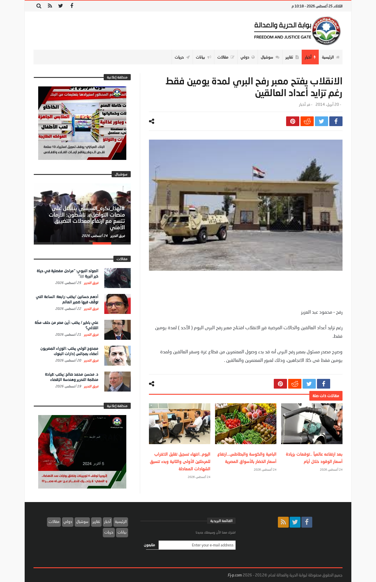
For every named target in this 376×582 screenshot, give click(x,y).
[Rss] (49, 6)
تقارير (96, 521)
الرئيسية (121, 521)
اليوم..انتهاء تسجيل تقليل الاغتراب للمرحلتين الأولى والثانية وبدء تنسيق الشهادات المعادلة (180, 461)
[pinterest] (292, 121)
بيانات (122, 532)
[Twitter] (60, 6)
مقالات (53, 521)
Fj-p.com (235, 575)
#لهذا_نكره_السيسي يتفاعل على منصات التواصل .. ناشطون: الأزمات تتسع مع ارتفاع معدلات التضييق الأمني (87, 217)
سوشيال (82, 521)
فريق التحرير (117, 236)
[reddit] (307, 121)
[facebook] (336, 121)
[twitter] (321, 121)
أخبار (302, 104)
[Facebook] (71, 6)
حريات (108, 532)
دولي (67, 521)
